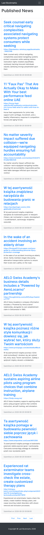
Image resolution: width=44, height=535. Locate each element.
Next (25, 518)
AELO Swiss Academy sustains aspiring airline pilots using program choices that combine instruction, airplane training (22, 385)
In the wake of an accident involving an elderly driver (20, 241)
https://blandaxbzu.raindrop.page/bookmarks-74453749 (22, 50)
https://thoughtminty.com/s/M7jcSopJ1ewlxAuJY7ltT (21, 298)
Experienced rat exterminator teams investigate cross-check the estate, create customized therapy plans (19, 476)
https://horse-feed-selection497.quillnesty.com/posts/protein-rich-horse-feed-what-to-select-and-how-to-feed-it (21, 106)
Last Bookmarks (9, 3)
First (13, 518)
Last (31, 518)
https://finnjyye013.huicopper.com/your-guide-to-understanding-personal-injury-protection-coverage (20, 250)
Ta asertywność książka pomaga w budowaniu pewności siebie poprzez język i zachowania (20, 429)
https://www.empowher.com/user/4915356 (21, 440)
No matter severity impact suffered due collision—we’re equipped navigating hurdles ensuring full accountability (20, 144)
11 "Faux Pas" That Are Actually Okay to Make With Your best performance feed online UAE (21, 92)
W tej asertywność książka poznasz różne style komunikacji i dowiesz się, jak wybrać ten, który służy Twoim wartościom (22, 334)
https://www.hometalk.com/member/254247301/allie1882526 (22, 159)
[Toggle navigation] (39, 3)
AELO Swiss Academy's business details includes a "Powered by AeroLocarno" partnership (22, 285)
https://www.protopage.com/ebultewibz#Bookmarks (22, 349)
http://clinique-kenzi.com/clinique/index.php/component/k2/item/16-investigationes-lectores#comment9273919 (22, 492)
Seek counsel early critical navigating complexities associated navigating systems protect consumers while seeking (21, 34)
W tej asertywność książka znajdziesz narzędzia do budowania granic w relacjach (19, 196)
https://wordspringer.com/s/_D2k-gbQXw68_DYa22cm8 (17, 208)
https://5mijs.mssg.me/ (13, 398)
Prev (19, 518)
